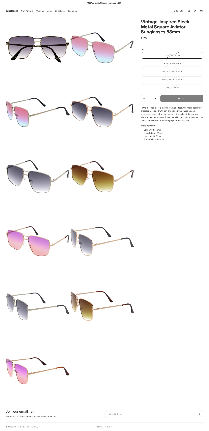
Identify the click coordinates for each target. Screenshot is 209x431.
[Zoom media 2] (102, 48)
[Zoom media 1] (38, 48)
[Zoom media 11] (38, 371)
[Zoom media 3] (38, 112)
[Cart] (201, 11)
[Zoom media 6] (102, 177)
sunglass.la (16, 427)
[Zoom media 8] (102, 241)
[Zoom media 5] (38, 177)
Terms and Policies (104, 427)
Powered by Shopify (30, 427)
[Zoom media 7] (38, 241)
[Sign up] (199, 414)
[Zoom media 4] (102, 112)
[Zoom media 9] (38, 306)
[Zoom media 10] (102, 306)
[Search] (189, 11)
